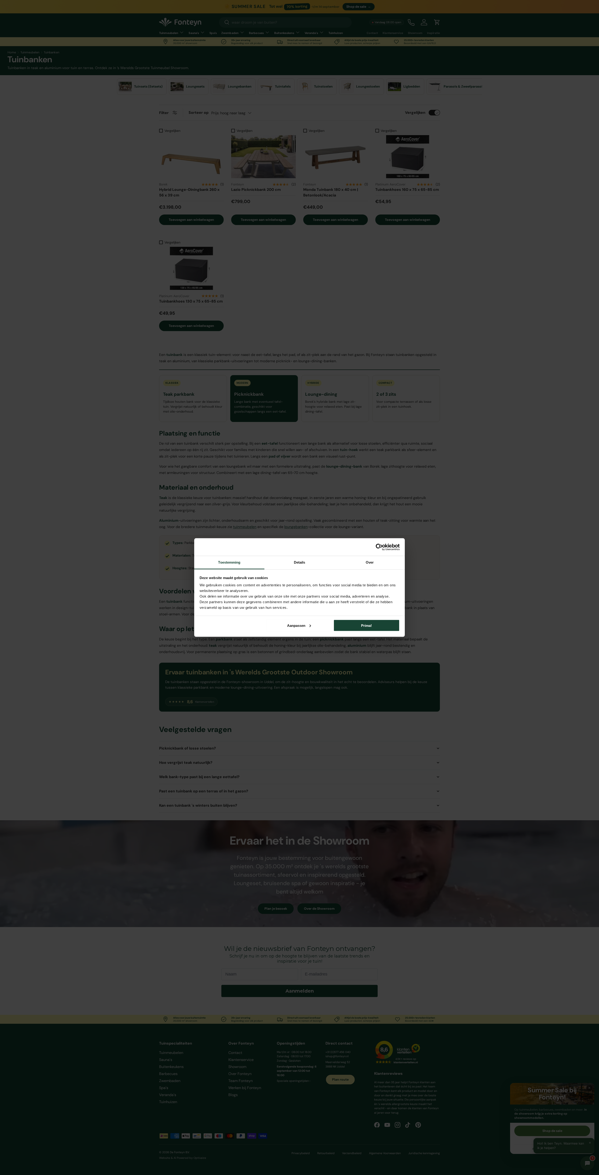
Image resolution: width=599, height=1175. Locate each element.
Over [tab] (370, 562)
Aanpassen (296, 625)
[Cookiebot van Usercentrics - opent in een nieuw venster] (379, 547)
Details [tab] (299, 562)
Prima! (366, 625)
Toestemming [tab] (229, 562)
